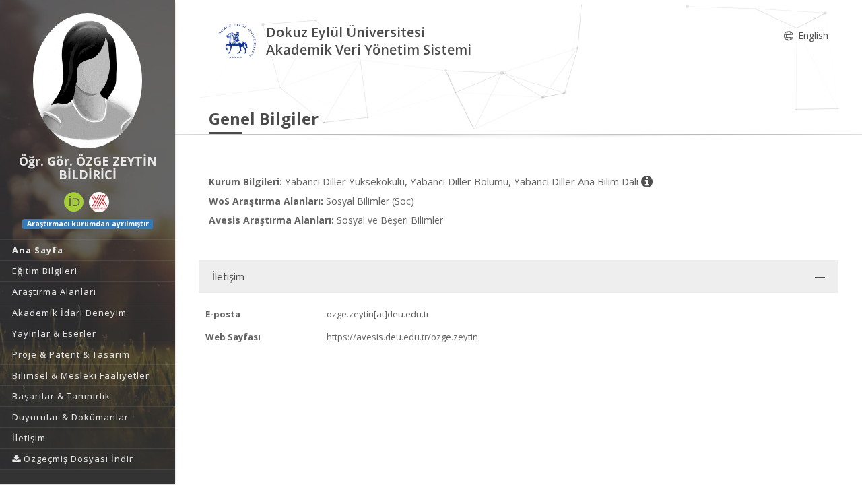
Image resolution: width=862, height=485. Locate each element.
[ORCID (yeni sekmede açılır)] (74, 202)
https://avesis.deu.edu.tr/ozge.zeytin (402, 337)
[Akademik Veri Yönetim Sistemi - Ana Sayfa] (237, 42)
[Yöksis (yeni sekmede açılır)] (99, 202)
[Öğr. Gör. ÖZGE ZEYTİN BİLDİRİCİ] (87, 80)
